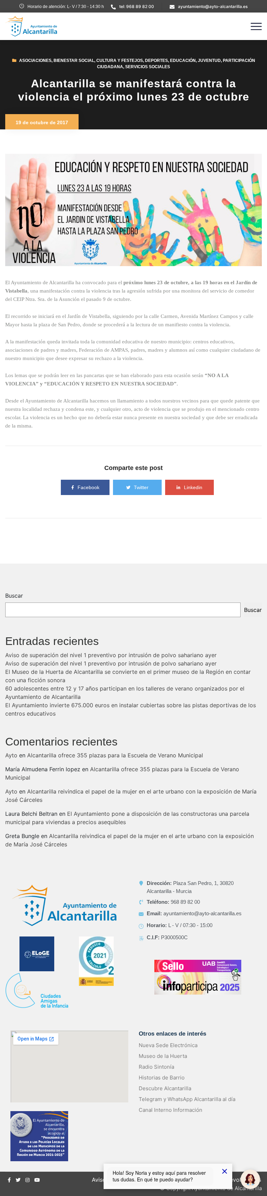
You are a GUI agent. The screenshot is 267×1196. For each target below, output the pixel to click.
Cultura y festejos (119, 60)
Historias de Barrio (162, 1077)
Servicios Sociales (147, 66)
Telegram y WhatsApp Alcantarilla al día (187, 1099)
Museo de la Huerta (163, 1056)
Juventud (209, 60)
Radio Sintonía (156, 1066)
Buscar (14, 595)
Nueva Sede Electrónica (168, 1045)
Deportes (156, 60)
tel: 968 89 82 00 (136, 6)
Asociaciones (35, 60)
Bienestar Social (74, 60)
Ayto (11, 755)
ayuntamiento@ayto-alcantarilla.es (213, 6)
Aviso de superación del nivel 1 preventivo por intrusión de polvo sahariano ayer (111, 655)
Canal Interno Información (170, 1110)
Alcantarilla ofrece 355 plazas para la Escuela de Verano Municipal (115, 755)
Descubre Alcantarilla (165, 1088)
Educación (183, 60)
